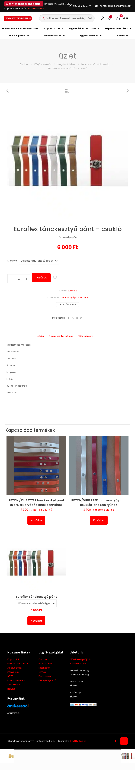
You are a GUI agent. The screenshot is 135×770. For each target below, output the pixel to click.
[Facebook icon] (115, 741)
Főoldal (24, 64)
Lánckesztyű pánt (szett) (95, 64)
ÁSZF (10, 676)
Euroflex (72, 290)
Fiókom (42, 659)
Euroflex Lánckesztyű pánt (36, 597)
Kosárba (41, 277)
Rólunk (11, 688)
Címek (42, 672)
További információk (61, 336)
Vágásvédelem (67, 64)
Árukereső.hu (13, 713)
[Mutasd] (61, 463)
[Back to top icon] (124, 741)
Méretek (12, 260)
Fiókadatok (44, 676)
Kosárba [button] (36, 520)
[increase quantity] (26, 278)
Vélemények (87, 336)
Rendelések (45, 663)
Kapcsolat (13, 659)
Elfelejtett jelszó (47, 680)
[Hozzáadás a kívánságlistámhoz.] (61, 456)
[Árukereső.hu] (20, 707)
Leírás (40, 336)
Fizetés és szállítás (17, 663)
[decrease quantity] (11, 278)
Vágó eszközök (43, 64)
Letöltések (44, 667)
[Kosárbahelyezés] (61, 441)
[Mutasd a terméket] (61, 448)
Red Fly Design (78, 741)
